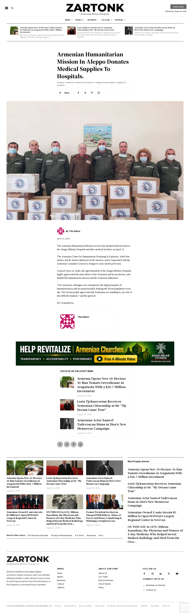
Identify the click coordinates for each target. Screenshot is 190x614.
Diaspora (60, 82)
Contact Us (151, 590)
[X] (85, 93)
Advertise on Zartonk (155, 585)
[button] (12, 8)
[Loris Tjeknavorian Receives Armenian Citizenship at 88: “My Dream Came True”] (71, 30)
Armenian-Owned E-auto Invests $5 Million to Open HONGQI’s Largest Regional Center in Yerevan (24, 516)
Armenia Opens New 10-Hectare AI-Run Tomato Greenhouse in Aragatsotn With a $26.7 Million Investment (41, 29)
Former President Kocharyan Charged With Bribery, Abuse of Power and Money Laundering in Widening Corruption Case (104, 516)
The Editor (83, 316)
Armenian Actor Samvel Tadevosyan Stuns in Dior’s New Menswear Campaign (154, 28)
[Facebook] (78, 93)
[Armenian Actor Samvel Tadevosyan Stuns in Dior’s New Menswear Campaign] (129, 30)
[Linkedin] (160, 573)
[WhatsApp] (99, 93)
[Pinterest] (92, 93)
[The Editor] (67, 321)
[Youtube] (177, 573)
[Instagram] (152, 573)
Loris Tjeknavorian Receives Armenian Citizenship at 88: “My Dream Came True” (95, 28)
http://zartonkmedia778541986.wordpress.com (94, 321)
